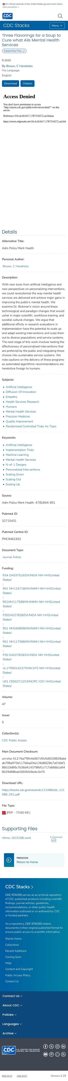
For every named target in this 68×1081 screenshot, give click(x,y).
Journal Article (12, 557)
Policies (8, 1015)
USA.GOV (22, 1076)
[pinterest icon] (51, 1054)
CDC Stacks (17, 887)
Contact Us (12, 981)
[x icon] (51, 1046)
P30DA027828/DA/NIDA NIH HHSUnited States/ (30, 617)
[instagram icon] (57, 1046)
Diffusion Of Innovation (21, 392)
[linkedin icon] (63, 1046)
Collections (12, 945)
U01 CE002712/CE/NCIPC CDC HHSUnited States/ (32, 683)
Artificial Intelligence (19, 387)
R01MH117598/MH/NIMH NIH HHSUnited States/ (31, 604)
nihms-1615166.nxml (16, 838)
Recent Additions (15, 951)
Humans (11, 407)
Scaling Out (13, 479)
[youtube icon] (45, 1054)
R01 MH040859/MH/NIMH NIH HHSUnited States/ (32, 630)
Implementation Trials (20, 450)
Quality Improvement (19, 421)
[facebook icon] (45, 1046)
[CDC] (7, 16)
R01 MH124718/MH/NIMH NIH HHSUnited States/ (32, 591)
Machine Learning (17, 455)
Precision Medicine (18, 416)
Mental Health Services (21, 412)
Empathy (11, 397)
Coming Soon (13, 957)
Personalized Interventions (23, 469)
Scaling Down (15, 474)
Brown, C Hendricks (19, 66)
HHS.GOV (7, 1076)
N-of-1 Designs (16, 465)
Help (8, 963)
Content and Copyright (19, 969)
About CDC (10, 1005)
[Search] (61, 15)
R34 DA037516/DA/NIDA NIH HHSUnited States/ (31, 577)
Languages (10, 1024)
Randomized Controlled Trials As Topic (31, 426)
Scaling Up (13, 484)
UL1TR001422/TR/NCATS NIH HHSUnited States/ (31, 670)
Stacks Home (13, 938)
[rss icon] (63, 1054)
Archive (8, 1033)
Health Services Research (22, 402)
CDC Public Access (14, 740)
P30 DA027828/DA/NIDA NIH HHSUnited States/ (31, 657)
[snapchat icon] (57, 1054)
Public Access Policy (17, 975)
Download (10, 83)
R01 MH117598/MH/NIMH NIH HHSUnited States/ (32, 644)
